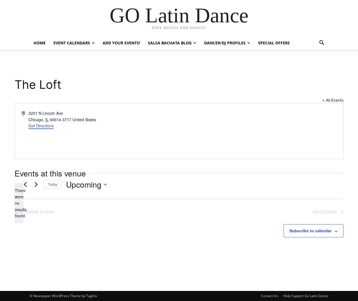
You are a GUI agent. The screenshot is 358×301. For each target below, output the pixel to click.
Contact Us (269, 295)
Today (52, 184)
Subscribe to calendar (310, 230)
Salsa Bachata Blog (170, 43)
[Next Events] (36, 184)
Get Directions (41, 125)
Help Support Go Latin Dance (305, 295)
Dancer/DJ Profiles (225, 43)
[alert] (19, 203)
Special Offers (274, 43)
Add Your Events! (121, 43)
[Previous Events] (25, 184)
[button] (321, 43)
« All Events (332, 100)
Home (40, 43)
